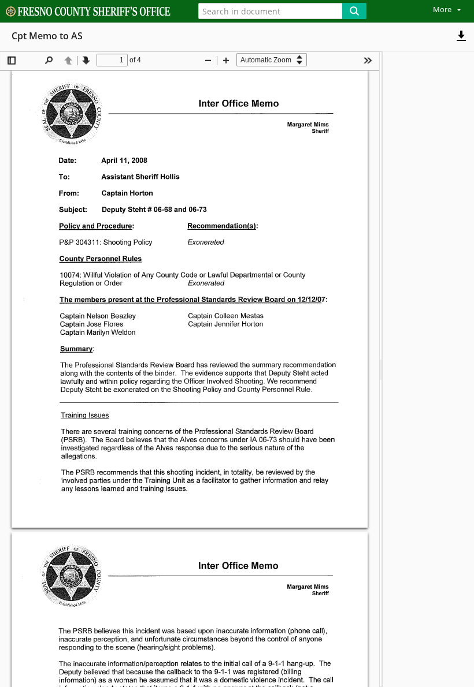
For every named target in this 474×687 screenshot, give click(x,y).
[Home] (91, 12)
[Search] (354, 11)
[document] (428, 369)
